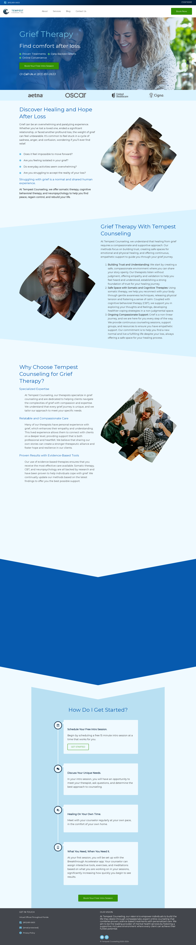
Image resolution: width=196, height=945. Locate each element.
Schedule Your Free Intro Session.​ (87, 729)
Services (57, 11)
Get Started (78, 747)
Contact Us (81, 11)
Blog (68, 11)
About (45, 11)
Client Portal (186, 2)
